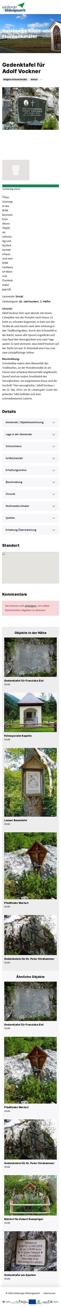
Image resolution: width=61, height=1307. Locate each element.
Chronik (10, 494)
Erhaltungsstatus (16, 470)
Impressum (49, 1293)
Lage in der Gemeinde (19, 434)
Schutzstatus (14, 446)
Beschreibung (14, 482)
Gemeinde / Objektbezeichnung (24, 422)
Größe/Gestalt (14, 458)
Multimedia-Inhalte (17, 506)
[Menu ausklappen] (56, 7)
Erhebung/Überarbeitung (21, 530)
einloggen (30, 606)
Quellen (10, 518)
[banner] (14, 7)
